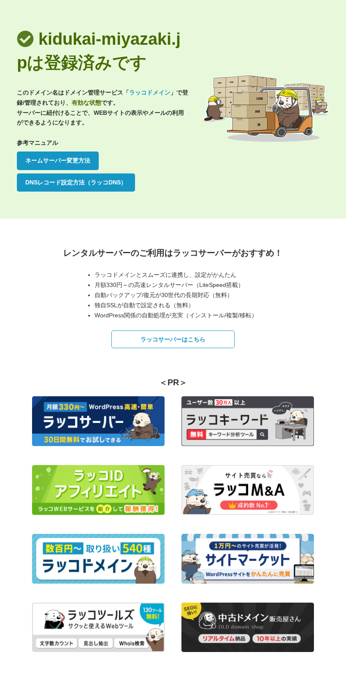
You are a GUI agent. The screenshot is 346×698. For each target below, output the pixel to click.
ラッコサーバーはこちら (173, 339)
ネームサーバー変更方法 (57, 160)
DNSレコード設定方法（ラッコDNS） (76, 182)
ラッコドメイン (149, 92)
